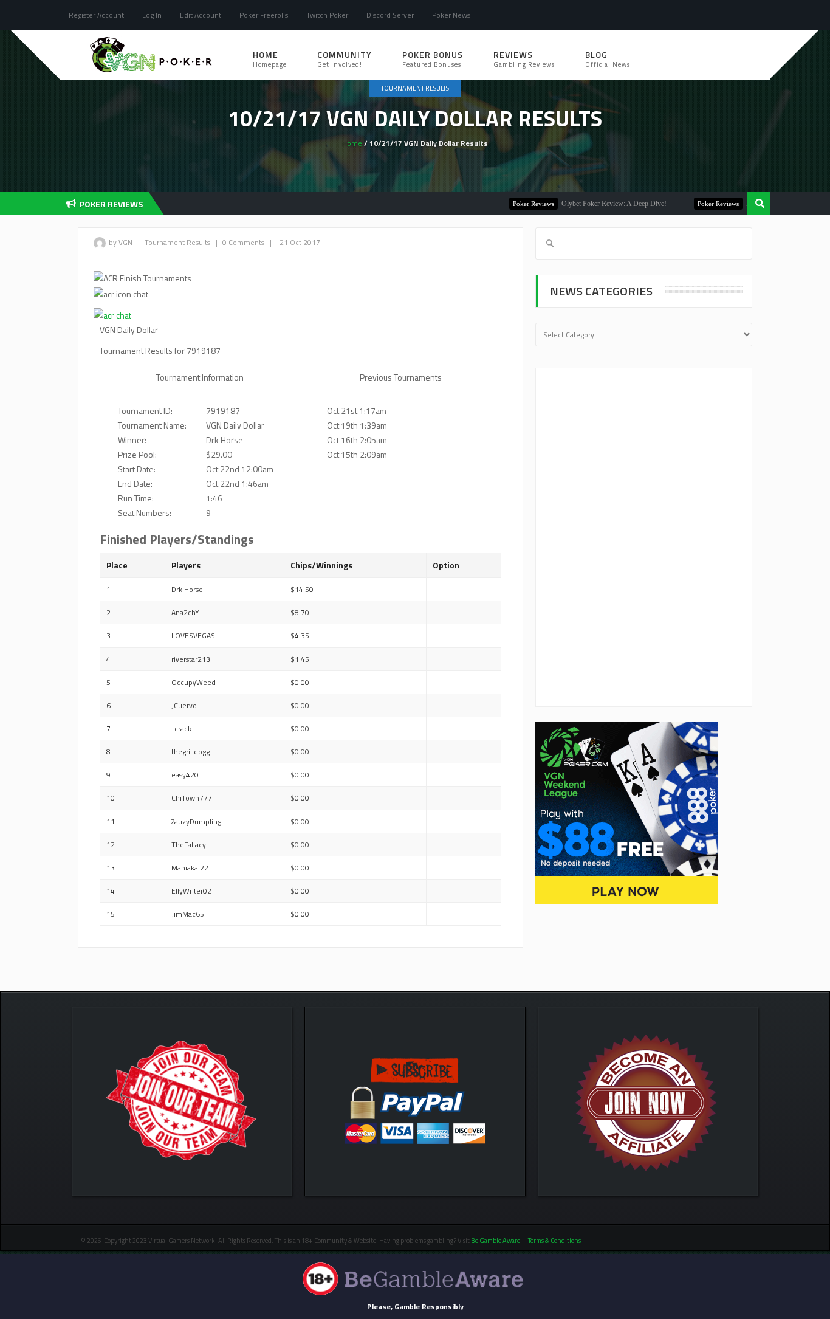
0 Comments (243, 242)
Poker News (451, 15)
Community (344, 58)
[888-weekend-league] (626, 812)
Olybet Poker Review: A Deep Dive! (594, 203)
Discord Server (390, 15)
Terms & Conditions (555, 1240)
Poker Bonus (432, 58)
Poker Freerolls (263, 15)
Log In (152, 15)
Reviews (524, 58)
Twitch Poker (327, 15)
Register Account (96, 15)
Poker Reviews (513, 203)
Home (270, 58)
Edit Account (200, 15)
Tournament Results (415, 88)
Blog (607, 58)
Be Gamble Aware (495, 1240)
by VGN (120, 242)
